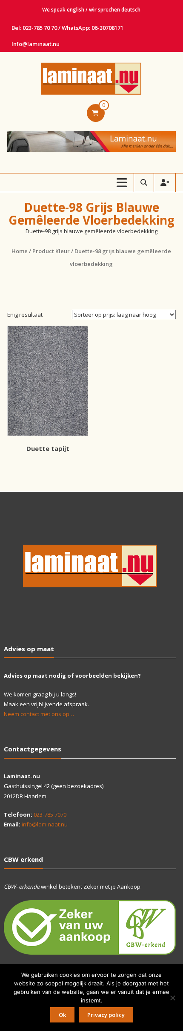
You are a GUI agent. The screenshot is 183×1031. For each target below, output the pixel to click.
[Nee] (172, 997)
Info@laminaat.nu (35, 44)
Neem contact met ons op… (39, 714)
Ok (62, 1015)
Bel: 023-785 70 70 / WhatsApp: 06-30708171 (67, 28)
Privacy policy (106, 1015)
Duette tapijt (47, 448)
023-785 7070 (50, 814)
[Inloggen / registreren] (164, 182)
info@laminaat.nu (45, 824)
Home (19, 251)
